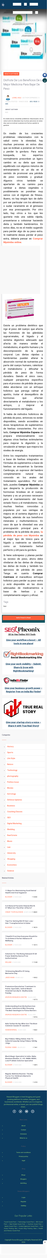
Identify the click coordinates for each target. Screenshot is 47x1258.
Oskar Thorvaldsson (14, 912)
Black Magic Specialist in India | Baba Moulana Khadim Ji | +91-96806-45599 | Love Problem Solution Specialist (21, 1058)
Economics (12, 865)
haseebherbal (11, 1030)
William (8, 962)
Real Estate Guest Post (17, 1224)
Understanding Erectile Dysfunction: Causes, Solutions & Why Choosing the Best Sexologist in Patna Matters (20, 1008)
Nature (10, 764)
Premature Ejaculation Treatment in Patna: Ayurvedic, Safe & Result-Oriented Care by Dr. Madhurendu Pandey (20, 989)
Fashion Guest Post (34, 1224)
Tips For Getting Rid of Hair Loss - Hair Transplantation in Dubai (19, 922)
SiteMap (23, 1206)
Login (23, 1197)
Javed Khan (9, 977)
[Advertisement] (23, 270)
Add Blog (23, 1183)
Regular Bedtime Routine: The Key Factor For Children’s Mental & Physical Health (19, 1076)
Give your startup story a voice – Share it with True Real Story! (23, 724)
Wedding (11, 829)
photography (12, 776)
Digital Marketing (14, 823)
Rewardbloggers (18, 1240)
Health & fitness (11, 74)
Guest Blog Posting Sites (28, 1228)
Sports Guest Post (10, 1226)
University (11, 853)
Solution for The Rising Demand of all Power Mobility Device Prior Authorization (21, 956)
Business (11, 806)
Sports (10, 752)
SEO (9, 818)
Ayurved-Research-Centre (16, 997)
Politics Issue (13, 782)
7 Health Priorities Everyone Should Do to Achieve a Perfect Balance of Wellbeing (21, 938)
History (10, 747)
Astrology (11, 794)
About (23, 1126)
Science (10, 871)
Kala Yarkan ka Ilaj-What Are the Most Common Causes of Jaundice (21, 1025)
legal (23, 1160)
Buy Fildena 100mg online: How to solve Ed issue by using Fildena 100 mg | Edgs (21, 1041)
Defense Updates (14, 800)
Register (23, 1201)
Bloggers (23, 1179)
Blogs (23, 1175)
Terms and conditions (23, 1152)
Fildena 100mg (11, 1047)
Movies (10, 788)
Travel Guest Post (10, 1222)
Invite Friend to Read (23, 618)
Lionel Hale (17, 98)
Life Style (11, 758)
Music (9, 841)
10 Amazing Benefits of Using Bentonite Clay (17, 972)
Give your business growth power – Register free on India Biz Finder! (23, 690)
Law (8, 847)
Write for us (23, 1138)
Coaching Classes (14, 812)
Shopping (11, 859)
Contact (23, 1130)
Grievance (23, 1134)
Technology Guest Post (26, 1222)
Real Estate (12, 835)
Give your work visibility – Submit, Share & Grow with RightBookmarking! (23, 667)
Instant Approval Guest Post (28, 1226)
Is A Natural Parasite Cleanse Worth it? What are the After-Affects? (20, 907)
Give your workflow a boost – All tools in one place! (23, 642)
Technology (12, 770)
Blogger (8, 897)
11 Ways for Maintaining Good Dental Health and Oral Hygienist (20, 892)
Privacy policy (23, 1156)
